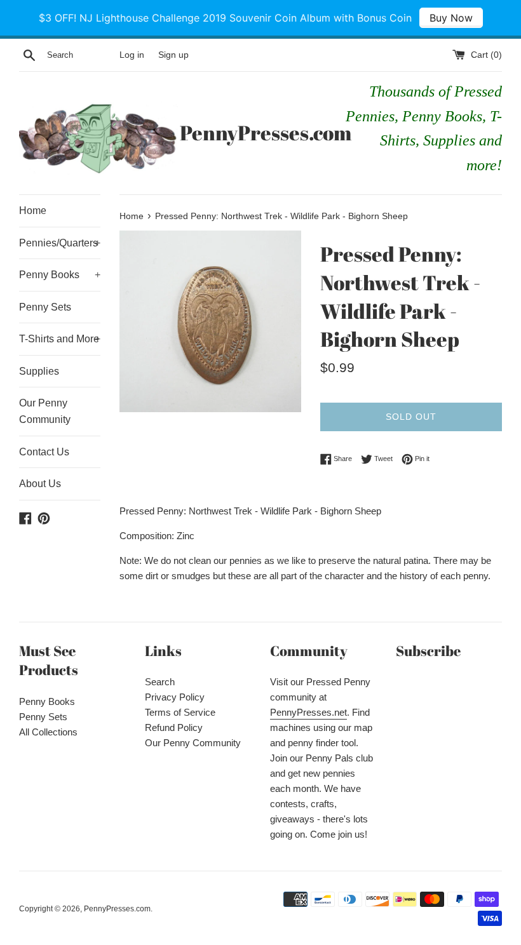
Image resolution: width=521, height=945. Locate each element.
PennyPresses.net (308, 712)
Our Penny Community (45, 411)
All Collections (48, 732)
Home (32, 210)
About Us (40, 483)
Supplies (39, 371)
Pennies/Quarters (59, 243)
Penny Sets (45, 307)
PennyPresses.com (260, 132)
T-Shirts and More (59, 338)
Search (160, 681)
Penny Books (59, 274)
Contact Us (44, 451)
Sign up (173, 55)
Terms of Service (180, 712)
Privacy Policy (175, 697)
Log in (131, 55)
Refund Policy (174, 727)
